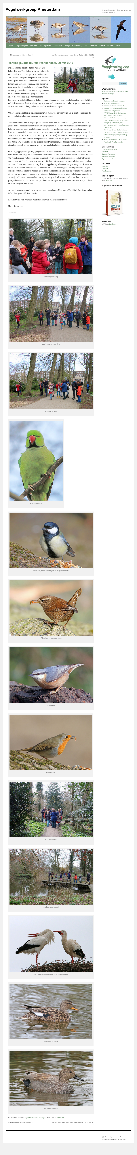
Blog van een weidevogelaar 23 (20, 55)
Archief (102, 45)
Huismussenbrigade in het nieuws (114, 101)
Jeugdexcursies (107, 171)
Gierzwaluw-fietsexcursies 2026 (114, 106)
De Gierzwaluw (91, 45)
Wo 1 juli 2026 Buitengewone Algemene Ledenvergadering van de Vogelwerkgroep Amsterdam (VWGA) (116, 120)
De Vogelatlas (45, 45)
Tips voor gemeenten (108, 156)
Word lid (119, 45)
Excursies (105, 166)
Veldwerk (105, 151)
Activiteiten (58, 45)
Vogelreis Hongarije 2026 (112, 103)
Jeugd (67, 45)
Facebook (112, 224)
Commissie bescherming (109, 149)
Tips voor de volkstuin (109, 159)
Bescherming (77, 45)
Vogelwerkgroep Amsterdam (33, 9)
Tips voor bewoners (108, 154)
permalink (60, 1117)
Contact (110, 45)
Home (11, 45)
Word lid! (109, 180)
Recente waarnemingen (109, 91)
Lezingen (105, 168)
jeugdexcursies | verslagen (36, 1117)
